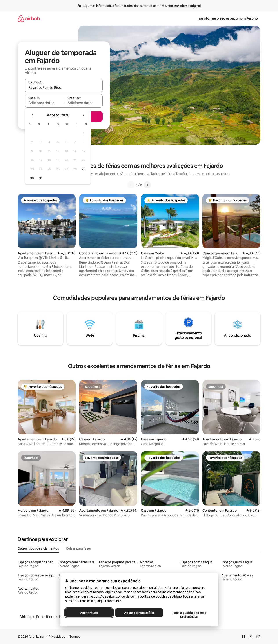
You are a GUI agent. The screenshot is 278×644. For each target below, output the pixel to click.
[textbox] (44, 102)
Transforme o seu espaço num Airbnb (227, 18)
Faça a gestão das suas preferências (189, 615)
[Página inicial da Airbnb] (29, 18)
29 (83, 169)
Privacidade (57, 636)
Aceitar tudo (89, 613)
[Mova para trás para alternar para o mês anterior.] (32, 115)
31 (40, 178)
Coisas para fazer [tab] (78, 548)
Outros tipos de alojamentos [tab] (38, 548)
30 (32, 178)
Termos (74, 636)
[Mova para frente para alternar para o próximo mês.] (83, 115)
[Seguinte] (147, 184)
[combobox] (63, 87)
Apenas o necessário (139, 613)
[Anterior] (130, 184)
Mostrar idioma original (184, 6)
